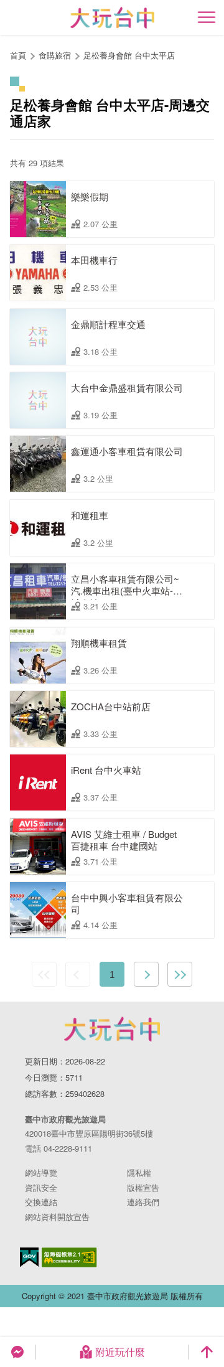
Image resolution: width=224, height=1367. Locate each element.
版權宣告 (143, 1187)
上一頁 (77, 974)
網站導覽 (41, 1172)
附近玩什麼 (120, 1352)
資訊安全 (41, 1187)
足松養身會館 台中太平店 (129, 55)
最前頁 (44, 974)
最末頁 (179, 974)
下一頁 (146, 974)
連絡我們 (143, 1202)
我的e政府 (29, 1257)
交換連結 (41, 1202)
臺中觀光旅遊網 (112, 18)
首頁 (18, 55)
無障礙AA (69, 1257)
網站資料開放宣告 (57, 1217)
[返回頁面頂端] (206, 1352)
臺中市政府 (112, 1029)
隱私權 (139, 1172)
